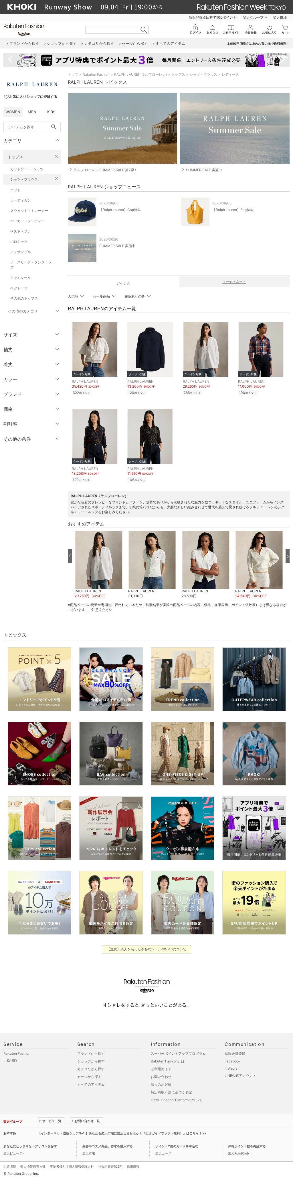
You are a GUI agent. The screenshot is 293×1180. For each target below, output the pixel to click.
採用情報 (133, 1167)
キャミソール (20, 278)
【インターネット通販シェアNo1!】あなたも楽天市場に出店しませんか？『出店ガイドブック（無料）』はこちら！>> (122, 1133)
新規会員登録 (235, 1053)
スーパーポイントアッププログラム (178, 1053)
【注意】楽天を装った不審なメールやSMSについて (147, 949)
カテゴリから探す (91, 1069)
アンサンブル (20, 252)
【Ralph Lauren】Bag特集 (233, 210)
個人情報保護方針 (32, 1167)
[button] (98, 565)
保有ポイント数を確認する (247, 1146)
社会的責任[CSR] (110, 1167)
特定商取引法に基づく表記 (171, 1092)
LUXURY (10, 1060)
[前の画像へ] (70, 556)
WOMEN (12, 112)
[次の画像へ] (288, 556)
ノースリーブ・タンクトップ (31, 264)
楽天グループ (253, 17)
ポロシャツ (18, 241)
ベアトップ (18, 288)
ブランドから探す (91, 1053)
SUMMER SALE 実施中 (117, 246)
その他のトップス (24, 298)
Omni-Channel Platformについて (176, 1100)
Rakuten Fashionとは (168, 1061)
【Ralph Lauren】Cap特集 (120, 210)
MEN (32, 112)
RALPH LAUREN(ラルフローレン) (140, 74)
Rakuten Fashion (96, 74)
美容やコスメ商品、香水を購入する (107, 1146)
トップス (15, 157)
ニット (15, 190)
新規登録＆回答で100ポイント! (213, 17)
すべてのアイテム (91, 1084)
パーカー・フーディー (27, 221)
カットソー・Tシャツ (26, 169)
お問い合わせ (161, 1076)
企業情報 (9, 1167)
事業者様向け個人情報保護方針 (72, 1167)
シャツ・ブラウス (24, 179)
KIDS (51, 112)
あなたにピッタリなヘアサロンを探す (30, 1146)
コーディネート (234, 282)
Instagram (232, 1068)
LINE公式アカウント (240, 1075)
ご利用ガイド (161, 1069)
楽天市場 (280, 17)
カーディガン (20, 200)
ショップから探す (91, 1061)
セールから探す (89, 1076)
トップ (73, 74)
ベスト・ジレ (20, 231)
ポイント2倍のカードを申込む (176, 1146)
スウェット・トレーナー (29, 210)
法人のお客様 (161, 1084)
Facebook (233, 1061)
